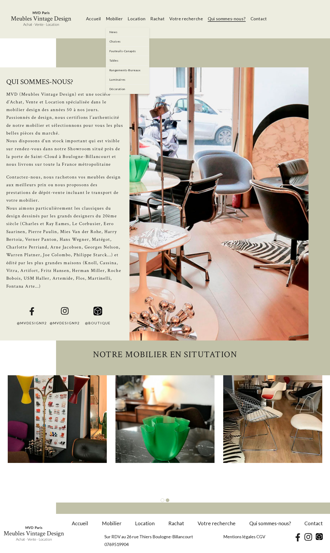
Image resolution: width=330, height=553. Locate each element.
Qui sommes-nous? (270, 523)
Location (145, 523)
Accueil (80, 523)
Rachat (176, 523)
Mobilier (112, 523)
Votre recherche (217, 523)
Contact (313, 523)
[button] (162, 500)
